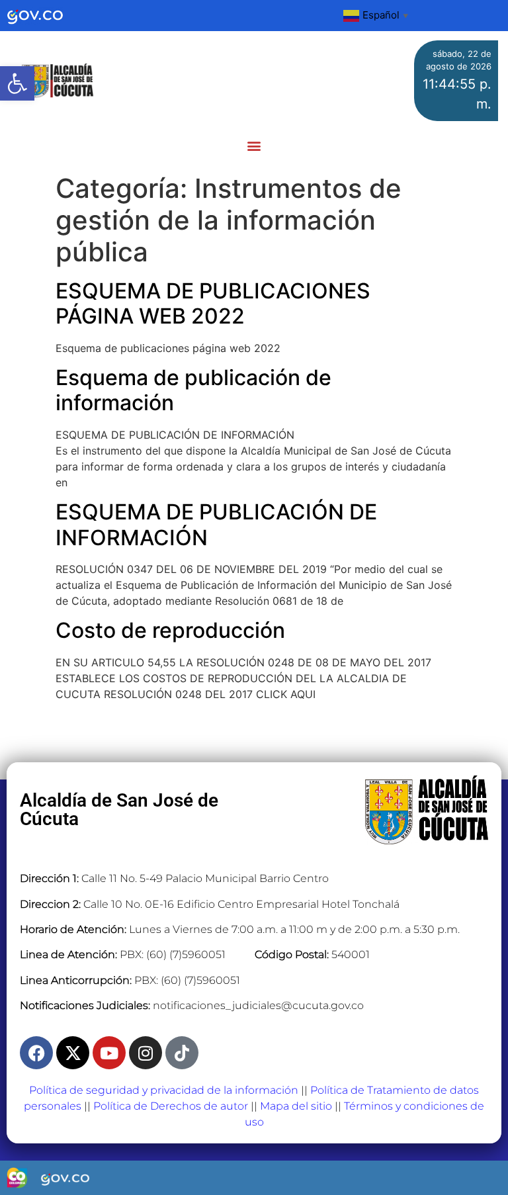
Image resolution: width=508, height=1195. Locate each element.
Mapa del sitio (296, 1106)
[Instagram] (145, 1052)
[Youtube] (109, 1052)
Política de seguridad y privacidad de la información (163, 1090)
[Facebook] (36, 1052)
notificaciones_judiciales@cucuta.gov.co (258, 1005)
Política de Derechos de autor (170, 1106)
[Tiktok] (181, 1052)
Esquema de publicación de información (193, 390)
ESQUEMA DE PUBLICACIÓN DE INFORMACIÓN (216, 524)
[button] (17, 83)
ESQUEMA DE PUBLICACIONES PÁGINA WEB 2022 (213, 303)
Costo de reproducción (170, 630)
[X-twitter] (72, 1052)
